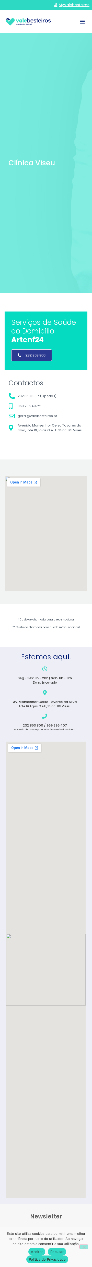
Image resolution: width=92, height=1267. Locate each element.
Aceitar (37, 1252)
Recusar (57, 1252)
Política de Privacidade (47, 1259)
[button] (82, 21)
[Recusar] (83, 1247)
